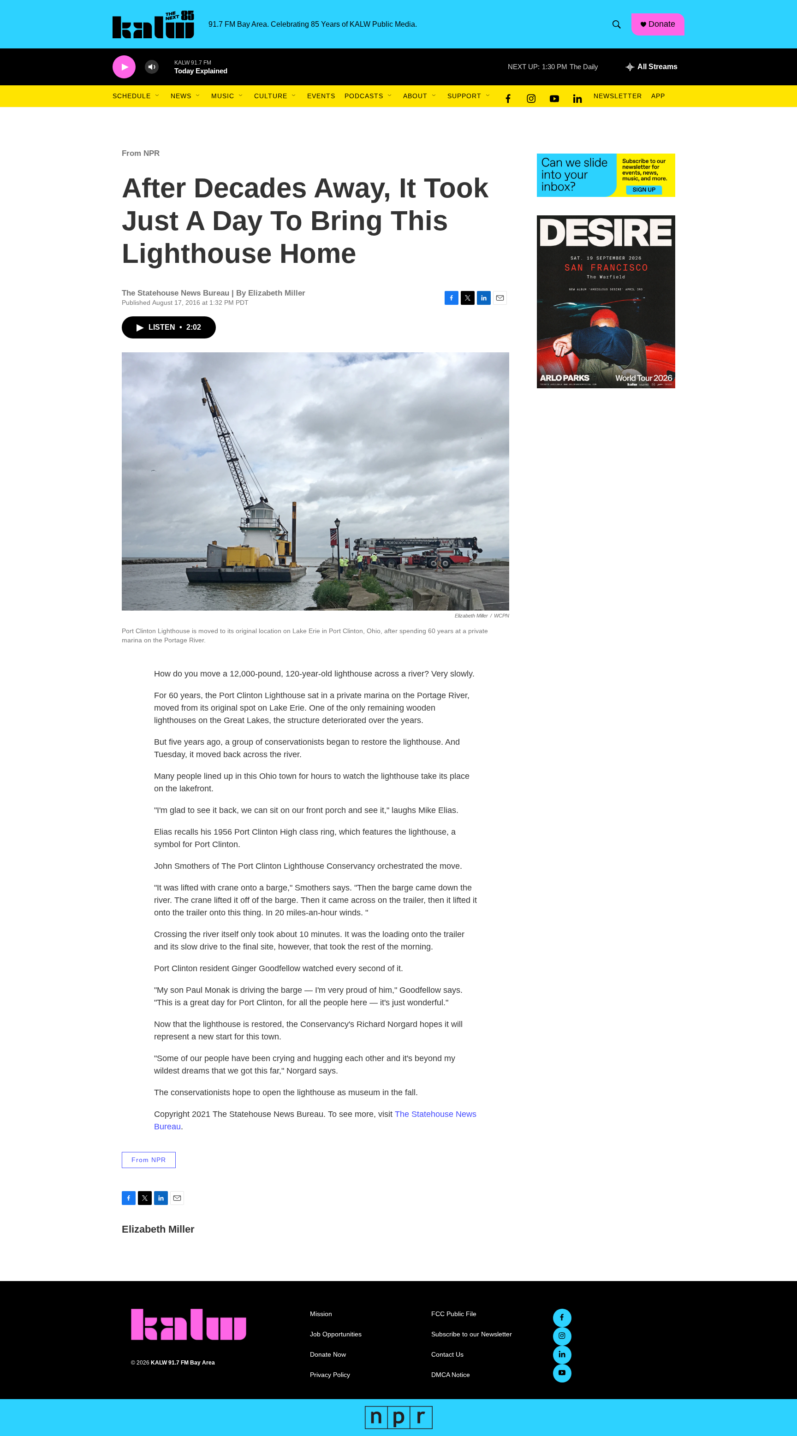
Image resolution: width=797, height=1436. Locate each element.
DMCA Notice (450, 1374)
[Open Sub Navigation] (157, 96)
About (415, 96)
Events (321, 96)
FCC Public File (453, 1314)
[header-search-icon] (616, 24)
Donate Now (328, 1354)
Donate (661, 24)
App (658, 96)
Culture (270, 96)
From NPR (141, 153)
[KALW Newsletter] (606, 175)
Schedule (132, 96)
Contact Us (447, 1354)
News (181, 96)
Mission (321, 1314)
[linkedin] (577, 96)
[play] (124, 67)
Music (222, 96)
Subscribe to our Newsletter (471, 1334)
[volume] (152, 67)
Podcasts (364, 96)
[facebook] (508, 96)
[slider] (166, 66)
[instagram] (531, 96)
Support (464, 96)
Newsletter (618, 96)
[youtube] (554, 96)
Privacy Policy (330, 1374)
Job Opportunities (336, 1334)
